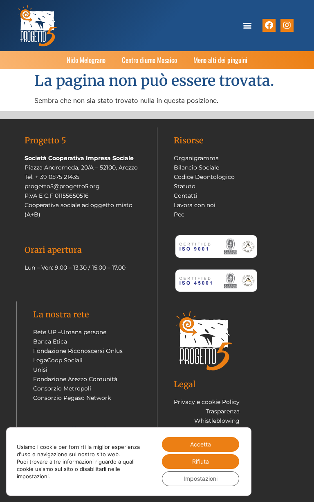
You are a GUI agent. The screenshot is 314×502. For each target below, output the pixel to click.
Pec (179, 214)
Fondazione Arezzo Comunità (75, 379)
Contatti (185, 195)
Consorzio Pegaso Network (72, 398)
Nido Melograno (86, 60)
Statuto (184, 186)
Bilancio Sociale (196, 167)
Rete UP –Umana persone (69, 332)
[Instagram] (287, 25)
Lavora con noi (194, 205)
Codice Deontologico (204, 177)
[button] (247, 25)
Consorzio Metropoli (62, 388)
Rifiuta (200, 461)
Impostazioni (201, 478)
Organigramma (196, 158)
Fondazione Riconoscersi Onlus (78, 351)
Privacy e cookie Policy (207, 402)
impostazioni (33, 476)
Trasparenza (223, 411)
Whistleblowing (217, 420)
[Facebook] (269, 25)
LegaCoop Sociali (58, 360)
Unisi (40, 369)
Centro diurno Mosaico (149, 60)
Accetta (200, 444)
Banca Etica (50, 341)
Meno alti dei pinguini (220, 60)
